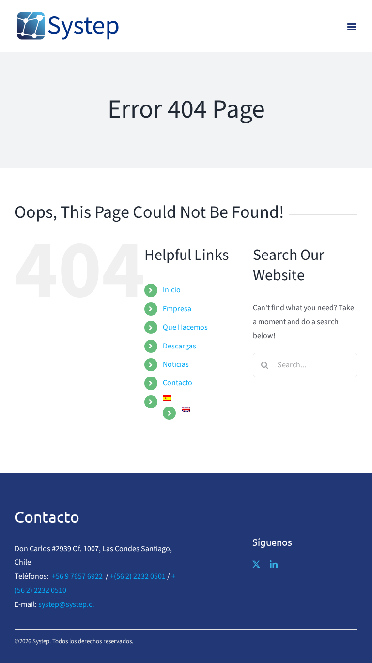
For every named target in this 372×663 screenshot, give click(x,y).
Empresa (177, 308)
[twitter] (256, 564)
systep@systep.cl (66, 604)
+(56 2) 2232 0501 (138, 576)
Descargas (179, 346)
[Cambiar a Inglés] (210, 409)
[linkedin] (274, 564)
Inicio (172, 290)
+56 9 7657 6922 (77, 576)
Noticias (176, 364)
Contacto (177, 382)
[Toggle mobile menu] (352, 27)
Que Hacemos (185, 327)
